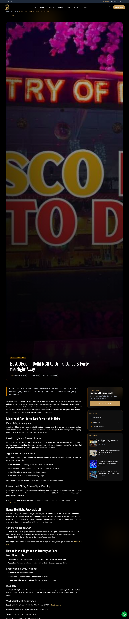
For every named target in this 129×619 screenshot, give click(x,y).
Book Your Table (105, 403)
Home (34, 7)
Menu (68, 7)
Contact (84, 7)
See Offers (14, 503)
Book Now (119, 7)
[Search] (110, 7)
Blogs (76, 7)
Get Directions (56, 605)
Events (50, 7)
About (42, 7)
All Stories (11, 16)
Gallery (60, 7)
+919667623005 (116, 1)
